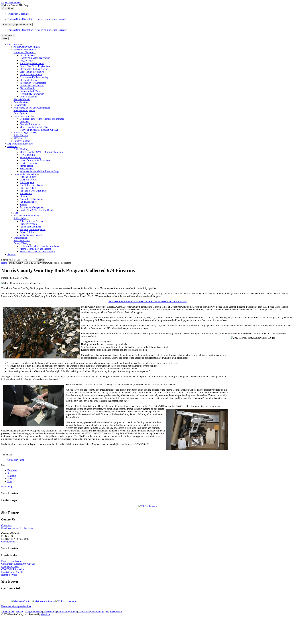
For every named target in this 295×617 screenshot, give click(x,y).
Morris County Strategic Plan (34, 127)
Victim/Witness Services (31, 235)
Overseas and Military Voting (34, 77)
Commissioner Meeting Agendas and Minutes (42, 118)
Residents (12, 146)
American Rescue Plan (25, 49)
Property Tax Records (11, 561)
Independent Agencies (24, 110)
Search (4, 259)
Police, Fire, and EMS (30, 226)
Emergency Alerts (10, 566)
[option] (150, 19)
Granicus (45, 614)
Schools (23, 204)
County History (21, 243)
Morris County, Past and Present (35, 248)
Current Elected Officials (32, 85)
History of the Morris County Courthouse (40, 246)
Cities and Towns (28, 179)
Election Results (27, 88)
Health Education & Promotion (35, 160)
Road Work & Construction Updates (37, 210)
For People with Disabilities (33, 190)
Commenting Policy (67, 611)
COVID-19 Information (12, 569)
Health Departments (29, 163)
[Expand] (21, 44)
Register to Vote (27, 55)
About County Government (27, 46)
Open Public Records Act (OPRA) (18, 563)
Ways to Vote (26, 60)
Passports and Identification (27, 215)
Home (4, 262)
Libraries (24, 196)
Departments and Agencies (20, 143)
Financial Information (30, 124)
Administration (21, 102)
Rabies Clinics (27, 232)
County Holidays (22, 141)
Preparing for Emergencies (32, 229)
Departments (20, 105)
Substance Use (27, 168)
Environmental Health (30, 157)
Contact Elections (28, 96)
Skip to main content (11, 2)
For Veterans (26, 193)
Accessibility (49, 611)
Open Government (23, 116)
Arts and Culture (28, 177)
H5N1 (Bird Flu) (28, 154)
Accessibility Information (32, 94)
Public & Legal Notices (25, 132)
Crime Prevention (28, 224)
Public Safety (20, 218)
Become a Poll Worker (31, 91)
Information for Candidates (33, 82)
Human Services (9, 574)
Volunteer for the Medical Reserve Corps (39, 171)
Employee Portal (114, 611)
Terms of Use (7, 611)
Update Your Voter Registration (35, 58)
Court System (20, 113)
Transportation (21, 237)
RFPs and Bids (21, 138)
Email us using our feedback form (17, 528)
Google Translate (33, 611)
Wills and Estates (22, 240)
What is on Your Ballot (31, 74)
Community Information (25, 174)
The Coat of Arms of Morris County (37, 251)
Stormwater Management (32, 207)
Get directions (8, 541)
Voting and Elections (24, 52)
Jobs (16, 213)
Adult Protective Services (32, 221)
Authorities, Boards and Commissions (32, 107)
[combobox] (17, 24)
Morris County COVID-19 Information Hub (41, 152)
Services (11, 254)
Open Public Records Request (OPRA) (39, 130)
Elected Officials (22, 99)
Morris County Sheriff (12, 572)
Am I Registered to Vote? (32, 63)
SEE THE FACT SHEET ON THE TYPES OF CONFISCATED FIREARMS (147, 301)
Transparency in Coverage (91, 611)
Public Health (20, 149)
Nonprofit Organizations (31, 199)
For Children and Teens (31, 185)
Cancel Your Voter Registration (35, 66)
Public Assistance (28, 201)
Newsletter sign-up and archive (16, 606)
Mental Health (26, 165)
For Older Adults (28, 188)
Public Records (21, 135)
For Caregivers (27, 182)
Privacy (19, 611)
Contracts (24, 121)
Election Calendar (28, 80)
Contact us (6, 525)
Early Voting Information (32, 71)
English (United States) (37, 19)
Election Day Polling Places (33, 69)
